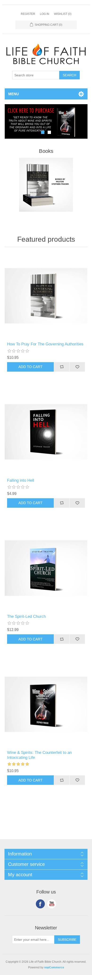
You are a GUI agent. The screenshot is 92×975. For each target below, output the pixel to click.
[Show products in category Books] (46, 185)
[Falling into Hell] (46, 432)
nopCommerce (54, 967)
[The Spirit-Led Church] (46, 568)
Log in (44, 14)
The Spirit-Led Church (26, 616)
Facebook (40, 903)
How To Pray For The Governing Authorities (45, 344)
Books (46, 151)
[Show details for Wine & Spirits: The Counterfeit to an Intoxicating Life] (46, 704)
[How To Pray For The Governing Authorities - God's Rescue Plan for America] (46, 295)
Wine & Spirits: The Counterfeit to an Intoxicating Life (39, 755)
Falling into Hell (20, 480)
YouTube (51, 903)
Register (28, 14)
